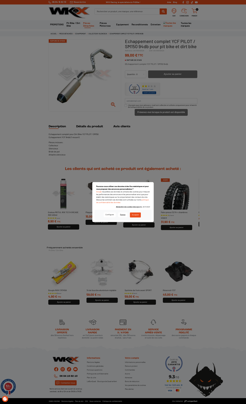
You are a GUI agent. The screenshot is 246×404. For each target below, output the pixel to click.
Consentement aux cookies (5, 399)
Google (99, 192)
